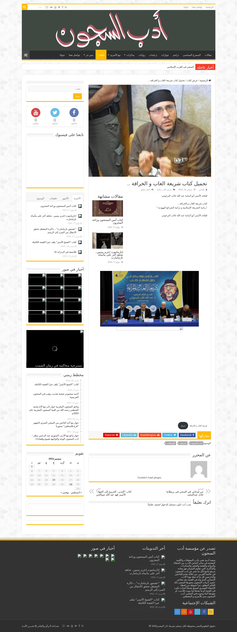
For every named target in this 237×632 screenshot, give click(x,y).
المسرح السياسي (192, 55)
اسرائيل (183, 443)
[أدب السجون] (118, 30)
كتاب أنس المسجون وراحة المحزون (107, 221)
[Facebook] (62, 7)
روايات (141, 55)
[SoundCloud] (51, 7)
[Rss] (65, 7)
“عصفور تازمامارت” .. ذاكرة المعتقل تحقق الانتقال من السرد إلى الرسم (146, 586)
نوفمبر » (65, 492)
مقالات (208, 55)
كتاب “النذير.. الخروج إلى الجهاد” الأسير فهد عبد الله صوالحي (113, 492)
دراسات (153, 55)
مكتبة (102, 55)
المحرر (201, 189)
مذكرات (130, 55)
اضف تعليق (145, 189)
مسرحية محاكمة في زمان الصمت (58, 365)
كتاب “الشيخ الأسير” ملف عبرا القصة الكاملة (54, 242)
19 (53, 479)
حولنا (186, 7)
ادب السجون (196, 443)
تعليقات (53, 198)
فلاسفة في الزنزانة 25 (65, 252)
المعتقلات (171, 443)
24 (70, 484)
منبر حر (89, 55)
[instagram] (46, 7)
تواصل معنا (197, 7)
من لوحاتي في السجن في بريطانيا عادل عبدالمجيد (184, 492)
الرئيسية (209, 7)
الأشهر (65, 198)
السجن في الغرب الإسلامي (180, 66)
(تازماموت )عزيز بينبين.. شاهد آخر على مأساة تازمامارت (109, 254)
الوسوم (40, 198)
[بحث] (24, 7)
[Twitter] (59, 7)
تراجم (176, 55)
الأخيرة (77, 198)
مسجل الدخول (168, 504)
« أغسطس (76, 492)
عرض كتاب (192, 80)
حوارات (165, 55)
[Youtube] (55, 7)
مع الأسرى (115, 55)
